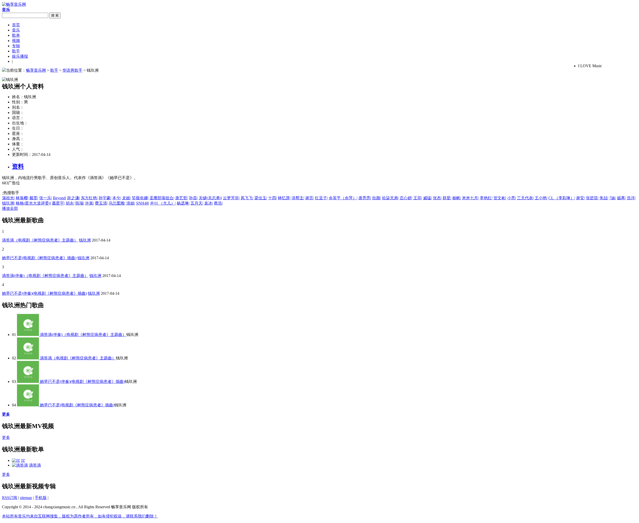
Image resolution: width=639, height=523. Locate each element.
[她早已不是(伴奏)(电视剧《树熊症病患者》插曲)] (28, 381)
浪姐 (130, 203)
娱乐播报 (20, 56)
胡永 (70, 203)
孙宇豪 (105, 198)
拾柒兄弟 (390, 198)
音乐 (16, 30)
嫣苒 (621, 198)
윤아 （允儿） (163, 203)
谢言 (309, 198)
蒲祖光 (8, 198)
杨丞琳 (183, 203)
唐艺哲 (181, 198)
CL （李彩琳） (561, 198)
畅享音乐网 (36, 70)
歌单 (16, 35)
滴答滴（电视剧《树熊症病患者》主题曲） (40, 240)
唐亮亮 (364, 198)
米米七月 (470, 198)
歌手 (16, 51)
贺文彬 (499, 198)
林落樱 (22, 198)
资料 (18, 166)
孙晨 (193, 198)
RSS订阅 (9, 498)
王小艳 (541, 198)
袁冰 (208, 203)
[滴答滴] (20, 465)
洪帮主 (298, 198)
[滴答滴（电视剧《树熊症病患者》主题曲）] (28, 358)
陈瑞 (79, 203)
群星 (447, 198)
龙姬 (126, 198)
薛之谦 (73, 198)
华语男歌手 (72, 70)
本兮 (116, 198)
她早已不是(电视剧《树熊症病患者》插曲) (39, 258)
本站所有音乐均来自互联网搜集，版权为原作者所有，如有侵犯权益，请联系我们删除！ (80, 516)
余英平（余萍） (343, 198)
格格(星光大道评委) (33, 203)
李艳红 (486, 198)
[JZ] (16, 460)
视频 (16, 40)
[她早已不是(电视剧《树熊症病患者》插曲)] (28, 405)
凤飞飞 (247, 198)
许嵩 (89, 203)
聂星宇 (58, 203)
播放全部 (10, 208)
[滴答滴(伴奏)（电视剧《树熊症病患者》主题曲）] (28, 334)
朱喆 (604, 198)
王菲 (417, 198)
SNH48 (142, 203)
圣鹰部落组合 (162, 198)
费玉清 (101, 203)
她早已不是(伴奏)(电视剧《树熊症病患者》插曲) (44, 293)
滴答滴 (35, 465)
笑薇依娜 (140, 198)
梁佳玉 (260, 198)
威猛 (427, 198)
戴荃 (33, 198)
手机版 (41, 498)
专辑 (16, 46)
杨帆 (456, 198)
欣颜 (376, 198)
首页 (16, 25)
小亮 (511, 198)
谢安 (580, 198)
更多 (6, 437)
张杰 (437, 198)
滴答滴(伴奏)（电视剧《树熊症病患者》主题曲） (45, 275)
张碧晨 (592, 198)
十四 (272, 198)
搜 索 (55, 15)
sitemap (26, 498)
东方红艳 (89, 198)
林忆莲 (284, 198)
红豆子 (321, 198)
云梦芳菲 (231, 198)
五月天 (196, 203)
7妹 (612, 198)
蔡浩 (218, 203)
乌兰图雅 (117, 203)
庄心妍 (406, 198)
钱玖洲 (8, 203)
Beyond (59, 198)
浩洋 (631, 198)
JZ (23, 460)
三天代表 (525, 198)
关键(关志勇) (210, 198)
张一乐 (45, 198)
